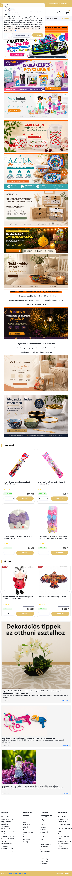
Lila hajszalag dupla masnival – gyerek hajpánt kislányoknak (17, 537)
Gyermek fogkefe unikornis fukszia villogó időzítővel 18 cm (53, 483)
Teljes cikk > (65, 700)
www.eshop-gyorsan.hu (17, 873)
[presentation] (2, 592)
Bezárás (37, 35)
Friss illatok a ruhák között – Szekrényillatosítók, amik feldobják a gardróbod (30, 786)
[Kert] (36, 309)
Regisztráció (65, 3)
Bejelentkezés (53, 3)
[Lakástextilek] (36, 356)
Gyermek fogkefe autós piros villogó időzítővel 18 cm (16, 483)
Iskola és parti (52, 19)
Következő (65, 18)
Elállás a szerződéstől (63, 873)
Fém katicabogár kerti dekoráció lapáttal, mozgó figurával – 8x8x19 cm (18, 597)
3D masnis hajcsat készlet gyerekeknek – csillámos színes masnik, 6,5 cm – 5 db (53, 537)
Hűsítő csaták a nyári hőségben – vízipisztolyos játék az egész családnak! (28, 738)
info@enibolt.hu (63, 844)
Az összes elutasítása (21, 35)
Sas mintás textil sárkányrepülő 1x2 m (52, 597)
